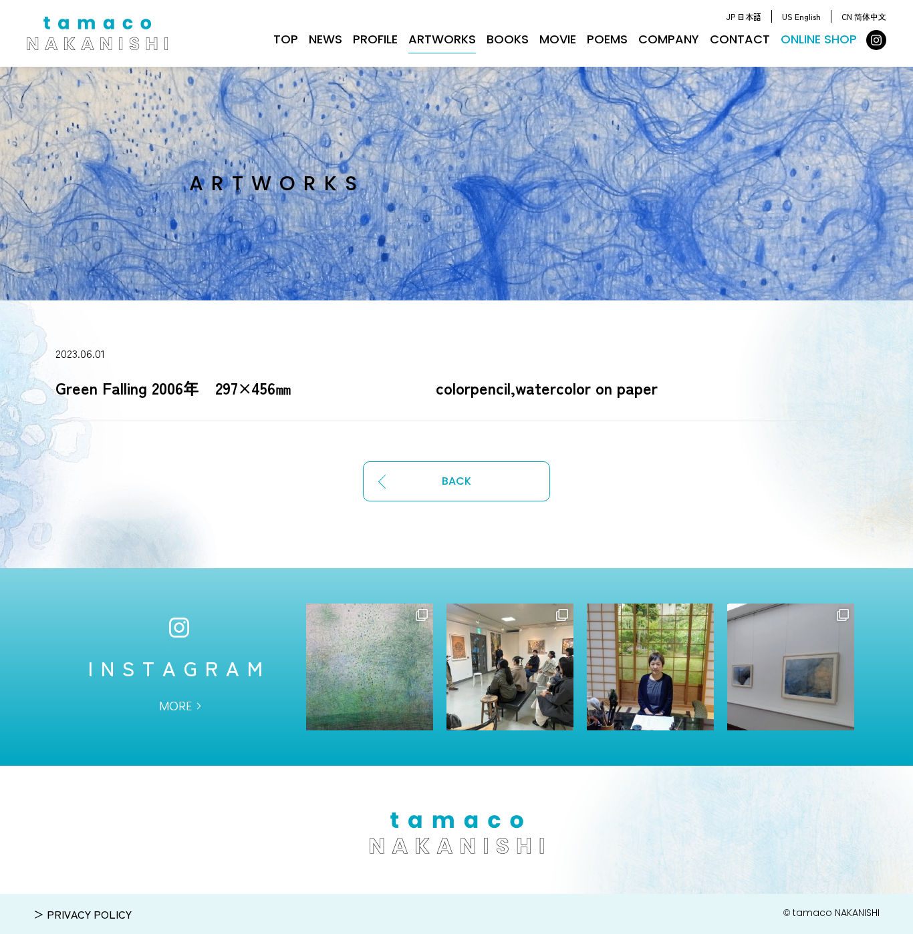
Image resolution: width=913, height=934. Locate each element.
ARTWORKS (442, 39)
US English (801, 16)
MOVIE (557, 39)
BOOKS (508, 39)
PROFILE (375, 39)
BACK (456, 481)
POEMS (607, 39)
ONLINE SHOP (819, 39)
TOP (285, 39)
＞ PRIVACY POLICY (82, 914)
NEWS (325, 39)
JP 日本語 (743, 16)
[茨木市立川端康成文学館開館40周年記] (790, 667)
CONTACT (740, 39)
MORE (175, 706)
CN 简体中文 (863, 16)
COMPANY (668, 39)
